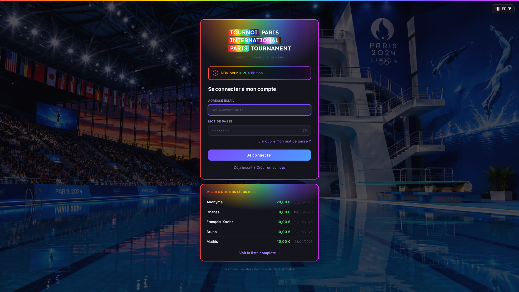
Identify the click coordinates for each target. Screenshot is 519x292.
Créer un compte (271, 167)
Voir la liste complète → (259, 253)
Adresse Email (221, 100)
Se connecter (259, 155)
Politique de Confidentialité (274, 269)
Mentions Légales (238, 269)
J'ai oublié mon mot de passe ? (285, 141)
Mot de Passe (220, 121)
